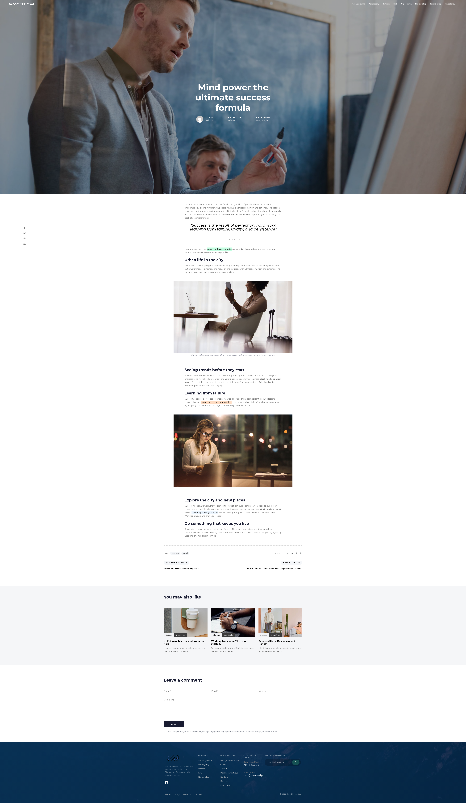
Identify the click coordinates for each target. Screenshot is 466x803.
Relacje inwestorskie (229, 760)
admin (209, 120)
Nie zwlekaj (420, 4)
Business (175, 553)
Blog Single (262, 120)
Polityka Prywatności (183, 794)
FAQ (395, 4)
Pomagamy (374, 4)
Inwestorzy (450, 4)
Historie (386, 4)
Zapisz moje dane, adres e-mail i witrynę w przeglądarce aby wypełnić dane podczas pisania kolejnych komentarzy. (221, 731)
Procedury (225, 785)
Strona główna (358, 4)
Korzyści (224, 781)
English (168, 794)
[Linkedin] (166, 782)
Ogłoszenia (406, 4)
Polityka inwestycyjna (230, 773)
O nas (223, 764)
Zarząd (223, 769)
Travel (185, 553)
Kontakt (224, 777)
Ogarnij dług (435, 4)
